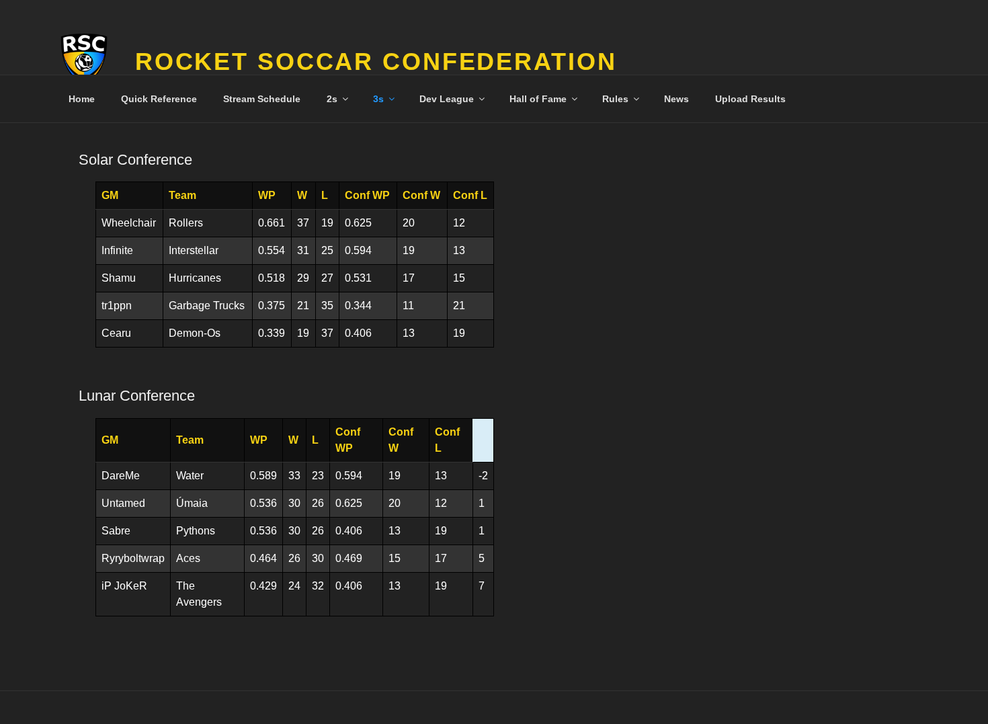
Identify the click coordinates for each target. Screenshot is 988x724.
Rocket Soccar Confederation (376, 61)
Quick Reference (159, 98)
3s (378, 98)
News (676, 98)
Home (82, 98)
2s (332, 98)
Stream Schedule (261, 98)
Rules (615, 98)
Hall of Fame (538, 98)
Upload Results (750, 98)
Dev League (446, 98)
